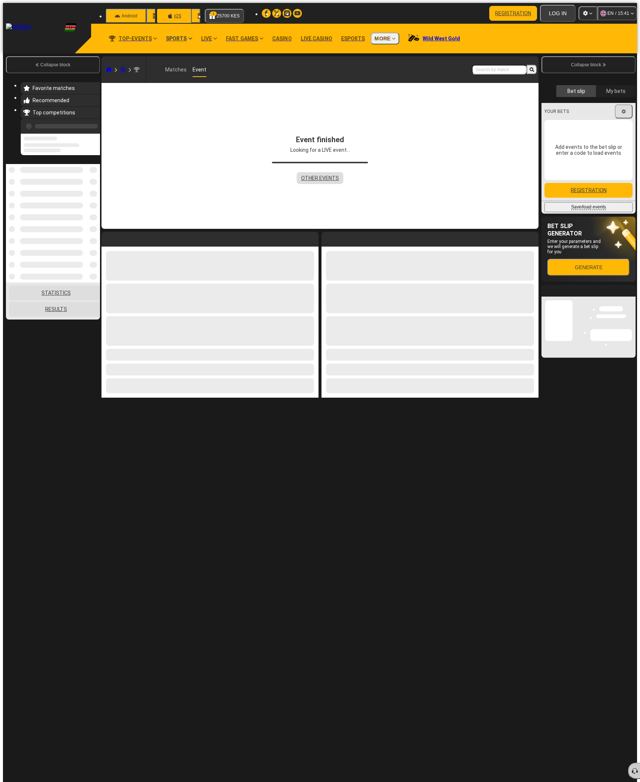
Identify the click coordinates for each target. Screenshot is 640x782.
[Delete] (531, 237)
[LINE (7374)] (108, 69)
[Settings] (588, 13)
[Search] (532, 69)
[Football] (123, 69)
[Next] (344, 238)
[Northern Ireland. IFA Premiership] (136, 69)
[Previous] (92, 125)
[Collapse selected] (84, 185)
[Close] (630, 426)
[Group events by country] (94, 185)
